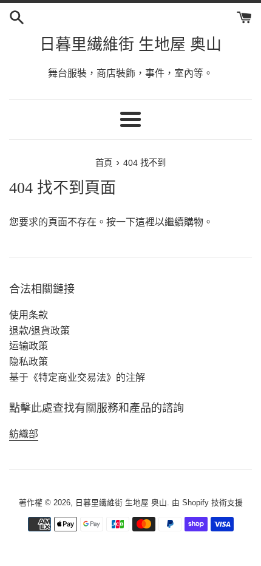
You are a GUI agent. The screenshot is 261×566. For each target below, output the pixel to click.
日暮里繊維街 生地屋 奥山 (130, 44)
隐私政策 (28, 361)
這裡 (145, 222)
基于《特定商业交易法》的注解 (77, 377)
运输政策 (28, 346)
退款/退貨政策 (39, 331)
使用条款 (28, 315)
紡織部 (23, 434)
